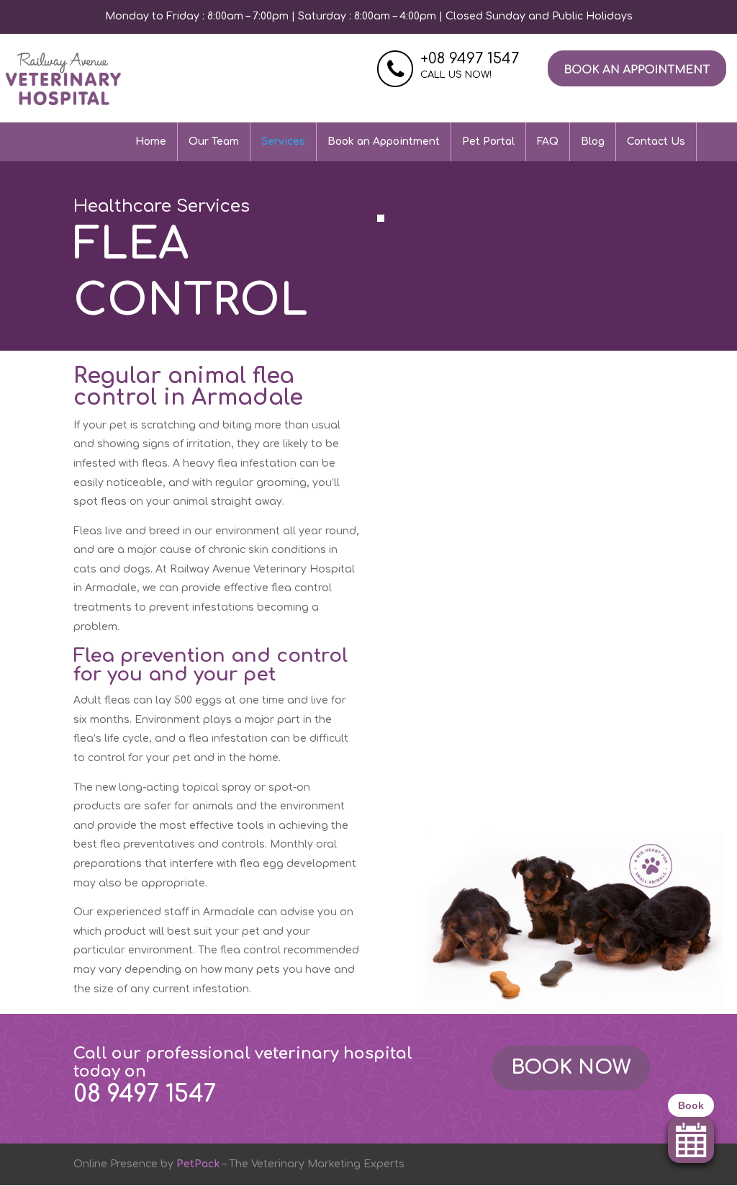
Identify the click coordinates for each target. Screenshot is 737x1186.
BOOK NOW (570, 1067)
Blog (593, 141)
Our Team (214, 141)
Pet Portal (488, 141)
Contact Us (656, 141)
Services (283, 141)
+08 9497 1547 (469, 58)
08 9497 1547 (144, 1094)
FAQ (548, 141)
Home (150, 141)
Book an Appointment (383, 141)
